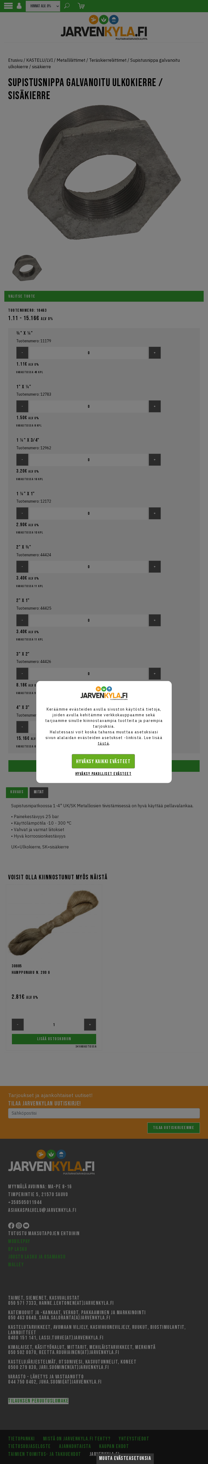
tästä (103, 743)
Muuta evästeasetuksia (125, 1458)
